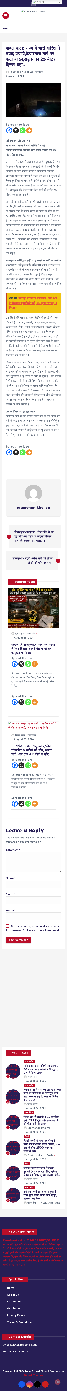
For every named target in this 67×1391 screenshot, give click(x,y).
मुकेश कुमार (20, 633)
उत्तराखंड (39, 71)
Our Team (13, 1308)
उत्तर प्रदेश (29, 1061)
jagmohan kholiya (21, 71)
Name (10, 878)
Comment (13, 849)
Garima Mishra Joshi (40, 1155)
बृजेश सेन (31, 1202)
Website (11, 910)
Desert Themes (33, 1375)
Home (6, 28)
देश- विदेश (29, 1112)
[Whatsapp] (23, 130)
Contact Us (14, 1301)
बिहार (27, 1163)
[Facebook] (9, 130)
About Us (13, 1294)
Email (10, 894)
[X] (16, 130)
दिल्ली (27, 1136)
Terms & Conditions (19, 1322)
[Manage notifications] (57, 1382)
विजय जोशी (20, 735)
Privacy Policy (16, 1315)
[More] (29, 130)
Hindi (41, 1)
